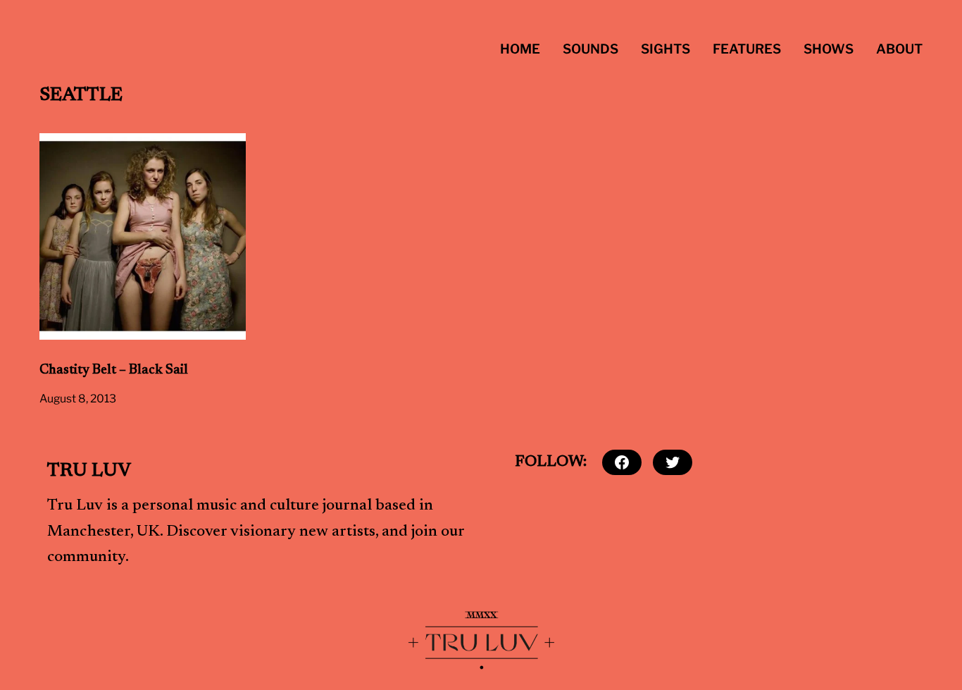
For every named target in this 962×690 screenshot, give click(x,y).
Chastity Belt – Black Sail (113, 370)
